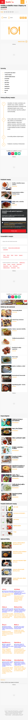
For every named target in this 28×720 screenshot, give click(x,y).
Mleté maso (19, 264)
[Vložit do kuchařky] (21, 18)
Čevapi (14, 531)
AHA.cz (4, 589)
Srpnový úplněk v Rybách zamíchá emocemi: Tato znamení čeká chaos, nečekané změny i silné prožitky (7, 670)
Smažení (20, 255)
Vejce (18, 267)
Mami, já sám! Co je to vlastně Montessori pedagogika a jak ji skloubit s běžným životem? (19, 598)
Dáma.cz (4, 607)
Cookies (20, 713)
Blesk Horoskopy (6, 660)
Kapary (8, 264)
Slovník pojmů (6, 257)
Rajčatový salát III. (17, 525)
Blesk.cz (16, 624)
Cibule (4, 264)
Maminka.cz (17, 642)
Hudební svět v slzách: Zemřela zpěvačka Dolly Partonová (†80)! (19, 631)
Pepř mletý (15, 266)
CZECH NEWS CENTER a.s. (14, 710)
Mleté (8, 255)
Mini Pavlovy (16, 519)
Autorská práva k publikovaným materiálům (15, 711)
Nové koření (5, 266)
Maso (4, 255)
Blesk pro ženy (18, 607)
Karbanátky (5, 249)
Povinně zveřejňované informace (17, 715)
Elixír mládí (15, 507)
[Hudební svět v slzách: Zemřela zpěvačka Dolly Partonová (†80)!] (20, 627)
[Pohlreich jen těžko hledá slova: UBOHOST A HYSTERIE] (8, 591)
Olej (10, 266)
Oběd (12, 255)
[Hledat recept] (22, 2)
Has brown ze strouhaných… (19, 513)
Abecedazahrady (18, 660)
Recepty (5, 9)
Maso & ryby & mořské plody (14, 247)
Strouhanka (13, 267)
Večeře (16, 255)
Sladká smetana (6, 267)
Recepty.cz (3, 679)
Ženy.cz (4, 624)
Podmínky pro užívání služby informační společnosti (13, 712)
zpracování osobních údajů (9, 224)
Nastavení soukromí (8, 714)
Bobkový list (22, 262)
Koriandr (13, 264)
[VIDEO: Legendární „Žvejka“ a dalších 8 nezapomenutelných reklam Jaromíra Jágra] (8, 645)
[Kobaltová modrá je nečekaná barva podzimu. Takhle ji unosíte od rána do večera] (8, 627)
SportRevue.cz (6, 642)
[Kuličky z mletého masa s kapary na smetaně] (14, 39)
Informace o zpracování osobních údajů (12, 713)
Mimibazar (17, 589)
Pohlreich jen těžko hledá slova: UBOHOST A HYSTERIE (7, 595)
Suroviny (3, 68)
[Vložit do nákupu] (23, 18)
